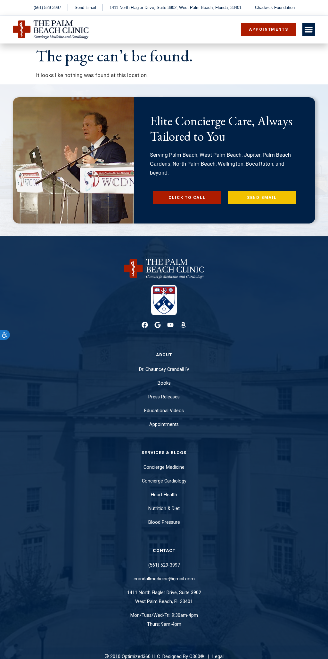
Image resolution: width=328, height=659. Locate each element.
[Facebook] (144, 324)
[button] (309, 29)
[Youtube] (170, 324)
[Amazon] (183, 324)
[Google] (157, 324)
